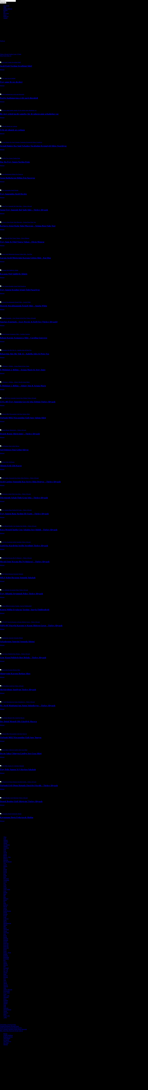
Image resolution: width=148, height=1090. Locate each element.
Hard (4, 894)
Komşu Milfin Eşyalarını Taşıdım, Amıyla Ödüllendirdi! (25, 610)
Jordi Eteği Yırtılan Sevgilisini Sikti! (16, 66)
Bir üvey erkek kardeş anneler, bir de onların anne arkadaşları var (29, 114)
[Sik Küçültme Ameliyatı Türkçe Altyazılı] (11, 686)
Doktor (5, 866)
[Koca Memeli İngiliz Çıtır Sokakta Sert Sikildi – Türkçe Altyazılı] (18, 526)
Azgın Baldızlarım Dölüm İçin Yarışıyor (17, 178)
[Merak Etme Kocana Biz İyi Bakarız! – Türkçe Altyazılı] (16, 558)
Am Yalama (6, 844)
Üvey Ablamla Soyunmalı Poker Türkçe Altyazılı (21, 593)
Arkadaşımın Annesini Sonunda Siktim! (17, 641)
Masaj (5, 922)
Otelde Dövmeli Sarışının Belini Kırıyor (11, 1027)
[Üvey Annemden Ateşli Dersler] (9, 190)
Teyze (5, 982)
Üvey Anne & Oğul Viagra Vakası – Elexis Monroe (22, 242)
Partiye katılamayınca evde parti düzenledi (19, 98)
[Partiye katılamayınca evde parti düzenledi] (12, 94)
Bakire (5, 855)
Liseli (4, 920)
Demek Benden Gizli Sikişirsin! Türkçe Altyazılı (21, 801)
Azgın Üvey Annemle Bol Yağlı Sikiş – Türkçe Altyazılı (24, 210)
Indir (4, 903)
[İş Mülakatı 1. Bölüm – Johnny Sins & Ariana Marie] (15, 382)
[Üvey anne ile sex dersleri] (7, 78)
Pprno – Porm (7, 952)
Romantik (6, 958)
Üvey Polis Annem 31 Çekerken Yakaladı (18, 769)
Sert (4, 966)
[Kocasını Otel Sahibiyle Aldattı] (9, 270)
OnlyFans (6, 932)
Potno (5, 951)
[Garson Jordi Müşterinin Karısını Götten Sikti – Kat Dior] (16, 254)
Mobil (5, 928)
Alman (5, 843)
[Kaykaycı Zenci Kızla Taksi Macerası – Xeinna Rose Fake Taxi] (18, 222)
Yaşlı (4, 1005)
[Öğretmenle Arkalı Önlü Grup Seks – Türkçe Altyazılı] (15, 494)
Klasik (5, 912)
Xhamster (6, 997)
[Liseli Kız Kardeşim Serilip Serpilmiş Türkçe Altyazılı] (15, 542)
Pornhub (5, 940)
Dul (4, 868)
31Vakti (19, 54)
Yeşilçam (5, 1008)
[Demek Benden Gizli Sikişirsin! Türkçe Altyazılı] (14, 798)
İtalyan (5, 906)
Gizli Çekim (6, 889)
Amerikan (6, 848)
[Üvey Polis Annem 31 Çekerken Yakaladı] (12, 766)
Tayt (4, 979)
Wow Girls (6, 995)
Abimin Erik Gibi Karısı (11, 466)
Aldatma (5, 841)
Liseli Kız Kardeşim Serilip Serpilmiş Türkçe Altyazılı (24, 545)
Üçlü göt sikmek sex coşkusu (12, 130)
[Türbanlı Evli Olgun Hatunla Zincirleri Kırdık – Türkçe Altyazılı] (18, 782)
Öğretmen (6, 929)
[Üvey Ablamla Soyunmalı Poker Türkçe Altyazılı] (14, 590)
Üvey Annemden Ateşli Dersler (13, 194)
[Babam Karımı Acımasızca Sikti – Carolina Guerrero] (15, 334)
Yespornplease (7, 1009)
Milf (4, 926)
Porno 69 (5, 945)
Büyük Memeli (7, 861)
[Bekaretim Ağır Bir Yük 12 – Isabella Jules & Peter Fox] (16, 350)
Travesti (5, 985)
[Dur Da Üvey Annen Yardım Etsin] (10, 158)
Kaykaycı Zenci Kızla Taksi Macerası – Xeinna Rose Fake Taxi (27, 226)
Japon (5, 908)
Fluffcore (2, 41)
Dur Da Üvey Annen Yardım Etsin (15, 162)
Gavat (5, 881)
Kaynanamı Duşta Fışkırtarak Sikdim (16, 817)
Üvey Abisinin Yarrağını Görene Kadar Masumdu (13, 1029)
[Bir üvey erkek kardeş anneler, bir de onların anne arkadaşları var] (18, 110)
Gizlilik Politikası (8, 1035)
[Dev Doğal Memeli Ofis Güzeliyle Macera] (12, 718)
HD (4, 12)
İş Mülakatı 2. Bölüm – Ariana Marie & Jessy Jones (22, 370)
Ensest (5, 869)
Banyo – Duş (7, 857)
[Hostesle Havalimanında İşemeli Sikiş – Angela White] (15, 302)
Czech (5, 865)
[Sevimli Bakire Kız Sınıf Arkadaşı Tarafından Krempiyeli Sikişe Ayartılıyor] (21, 142)
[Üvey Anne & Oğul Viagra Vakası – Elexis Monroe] (14, 238)
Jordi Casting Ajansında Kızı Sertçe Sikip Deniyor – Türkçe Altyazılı (30, 482)
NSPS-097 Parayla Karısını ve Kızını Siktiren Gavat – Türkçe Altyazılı (31, 625)
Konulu (5, 10)
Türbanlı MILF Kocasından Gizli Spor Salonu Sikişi (23, 418)
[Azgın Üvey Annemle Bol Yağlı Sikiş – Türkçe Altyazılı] (16, 206)
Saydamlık (6, 1040)
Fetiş (4, 877)
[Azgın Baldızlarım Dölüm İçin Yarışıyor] (11, 174)
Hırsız (5, 900)
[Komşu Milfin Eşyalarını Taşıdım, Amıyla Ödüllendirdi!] (16, 606)
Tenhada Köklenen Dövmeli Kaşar (9, 1026)
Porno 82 (5, 946)
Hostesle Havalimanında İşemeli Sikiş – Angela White (23, 306)
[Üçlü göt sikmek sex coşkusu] (8, 126)
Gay (4, 883)
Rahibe (5, 954)
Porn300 (5, 938)
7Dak (4, 837)
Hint (4, 897)
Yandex (5, 1003)
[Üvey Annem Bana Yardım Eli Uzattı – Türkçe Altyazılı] (16, 510)
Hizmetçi (5, 898)
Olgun (5, 931)
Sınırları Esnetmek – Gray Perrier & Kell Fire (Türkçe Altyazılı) (29, 322)
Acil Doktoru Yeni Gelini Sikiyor (14, 450)
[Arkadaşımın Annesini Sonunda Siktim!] (11, 638)
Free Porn (6, 13)
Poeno (5, 935)
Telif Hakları (6, 1038)
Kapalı (5, 909)
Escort (5, 872)
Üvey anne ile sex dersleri (11, 82)
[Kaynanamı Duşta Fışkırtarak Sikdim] (10, 814)
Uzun (4, 994)
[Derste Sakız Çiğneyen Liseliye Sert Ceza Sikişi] (13, 750)
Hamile (5, 892)
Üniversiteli (6, 991)
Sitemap (5, 1044)
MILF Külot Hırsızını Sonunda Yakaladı (17, 577)
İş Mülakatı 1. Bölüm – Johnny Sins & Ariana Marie (23, 386)
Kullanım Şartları (8, 1037)
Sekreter (5, 965)
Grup (4, 891)
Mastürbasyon (7, 923)
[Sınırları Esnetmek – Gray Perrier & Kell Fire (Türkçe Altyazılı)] (18, 318)
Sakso (5, 962)
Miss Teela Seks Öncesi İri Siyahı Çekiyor (11, 1031)
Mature (5, 925)
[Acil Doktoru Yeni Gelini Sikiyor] (9, 446)
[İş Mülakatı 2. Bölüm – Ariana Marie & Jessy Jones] (14, 366)
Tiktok (5, 983)
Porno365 (6, 948)
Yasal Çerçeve (7, 1041)
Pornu (5, 949)
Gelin (4, 885)
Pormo (5, 937)
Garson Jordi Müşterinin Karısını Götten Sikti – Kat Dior (25, 258)
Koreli (5, 915)
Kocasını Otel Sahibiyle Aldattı (13, 274)
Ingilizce (5, 905)
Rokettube (6, 957)
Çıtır (4, 863)
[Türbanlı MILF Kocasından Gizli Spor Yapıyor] (13, 734)
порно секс (6, 1015)
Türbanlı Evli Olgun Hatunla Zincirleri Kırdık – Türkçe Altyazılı (29, 785)
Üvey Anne (6, 992)
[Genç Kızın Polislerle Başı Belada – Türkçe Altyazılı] (15, 654)
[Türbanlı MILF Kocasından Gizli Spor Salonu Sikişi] (15, 414)
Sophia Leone (13, 54)
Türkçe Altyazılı (7, 8)
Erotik (5, 871)
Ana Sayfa (6, 5)
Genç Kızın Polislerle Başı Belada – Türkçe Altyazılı (23, 657)
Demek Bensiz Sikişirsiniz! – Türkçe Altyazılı (20, 434)
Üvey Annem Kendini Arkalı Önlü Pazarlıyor (20, 290)
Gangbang (6, 880)
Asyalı (5, 852)
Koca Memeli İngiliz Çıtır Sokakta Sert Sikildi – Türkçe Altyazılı (28, 530)
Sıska (4, 974)
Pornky (5, 942)
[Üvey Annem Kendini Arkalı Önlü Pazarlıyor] (13, 286)
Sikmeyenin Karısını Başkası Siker (15, 673)
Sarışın (5, 963)
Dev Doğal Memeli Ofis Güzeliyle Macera (18, 721)
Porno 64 (5, 16)
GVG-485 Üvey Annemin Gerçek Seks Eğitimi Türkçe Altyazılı (27, 402)
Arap (4, 851)
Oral (4, 934)
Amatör (5, 18)
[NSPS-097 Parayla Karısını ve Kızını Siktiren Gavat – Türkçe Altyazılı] (20, 622)
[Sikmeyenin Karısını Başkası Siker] (10, 670)
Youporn (5, 1012)
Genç (4, 886)
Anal (4, 849)
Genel (5, 888)
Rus (4, 960)
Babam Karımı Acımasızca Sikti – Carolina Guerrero (23, 338)
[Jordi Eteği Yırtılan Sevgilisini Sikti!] (10, 62)
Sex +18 (5, 969)
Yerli (4, 1006)
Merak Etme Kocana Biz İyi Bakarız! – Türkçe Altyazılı (25, 561)
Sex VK (5, 971)
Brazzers (5, 860)
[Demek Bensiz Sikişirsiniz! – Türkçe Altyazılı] (13, 430)
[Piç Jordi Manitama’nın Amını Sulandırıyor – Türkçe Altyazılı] (17, 702)
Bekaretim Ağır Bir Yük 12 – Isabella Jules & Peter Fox (24, 354)
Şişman (5, 972)
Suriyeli (5, 975)
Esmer (5, 875)
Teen (4, 980)
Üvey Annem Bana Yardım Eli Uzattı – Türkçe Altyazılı (24, 514)
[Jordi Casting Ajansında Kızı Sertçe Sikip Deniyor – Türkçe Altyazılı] (19, 478)
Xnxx (5, 15)
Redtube (5, 955)
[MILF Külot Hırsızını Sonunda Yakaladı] (11, 574)
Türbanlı (5, 986)
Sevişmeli (6, 968)
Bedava (5, 858)
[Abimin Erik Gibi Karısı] (7, 462)
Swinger (5, 977)
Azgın (5, 854)
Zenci (5, 1014)
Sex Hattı (5, 1043)
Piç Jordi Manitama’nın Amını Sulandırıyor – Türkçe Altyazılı (27, 705)
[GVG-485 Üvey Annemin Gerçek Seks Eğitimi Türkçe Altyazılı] (18, 398)
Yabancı (5, 1002)
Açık (4, 838)
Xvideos (5, 1000)
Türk (4, 7)
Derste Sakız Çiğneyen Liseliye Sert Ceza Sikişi (21, 753)
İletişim (5, 1033)
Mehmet (2, 69)
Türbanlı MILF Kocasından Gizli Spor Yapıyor (21, 737)
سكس (5, 1017)
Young (5, 1011)
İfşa (4, 901)
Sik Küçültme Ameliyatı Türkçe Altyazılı (18, 689)
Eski (4, 874)
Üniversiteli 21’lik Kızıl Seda (8, 1024)
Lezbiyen (5, 918)
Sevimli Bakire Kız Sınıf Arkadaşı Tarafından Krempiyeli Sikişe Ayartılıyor (33, 146)
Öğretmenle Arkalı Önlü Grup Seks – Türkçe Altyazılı (24, 498)
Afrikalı (5, 840)
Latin (4, 917)
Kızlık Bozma (7, 911)
